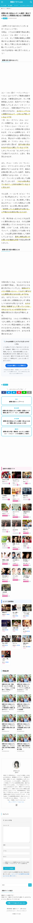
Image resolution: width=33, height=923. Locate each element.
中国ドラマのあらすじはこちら (16, 903)
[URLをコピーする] (29, 392)
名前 (4, 845)
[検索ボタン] (31, 2)
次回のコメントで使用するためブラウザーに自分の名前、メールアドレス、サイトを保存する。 (17, 863)
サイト (4, 856)
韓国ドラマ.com (16, 2)
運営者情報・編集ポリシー (13, 908)
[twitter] (16, 805)
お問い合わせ (23, 908)
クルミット (16, 771)
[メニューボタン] (2, 2)
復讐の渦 (5, 18)
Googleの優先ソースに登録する (16, 365)
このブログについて (10, 910)
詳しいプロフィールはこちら (16, 802)
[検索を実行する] (30, 885)
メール (4, 850)
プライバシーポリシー (21, 910)
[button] (3, 392)
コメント (6, 825)
